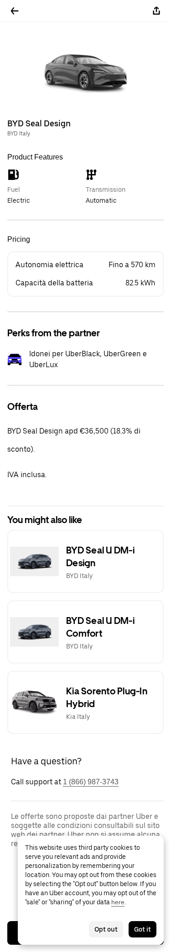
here (117, 902)
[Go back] (15, 11)
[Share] (156, 11)
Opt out (106, 929)
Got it (142, 929)
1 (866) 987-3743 (91, 782)
